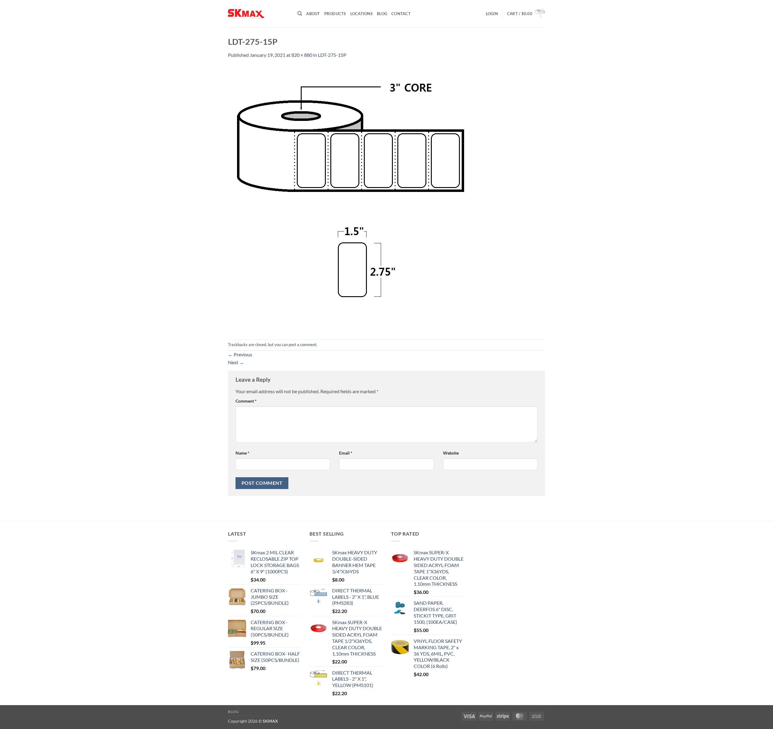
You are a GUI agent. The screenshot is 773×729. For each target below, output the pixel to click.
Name (242, 452)
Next (236, 362)
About (313, 13)
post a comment (302, 344)
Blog (382, 13)
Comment (246, 400)
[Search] (299, 13)
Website (451, 452)
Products (335, 13)
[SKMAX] (258, 13)
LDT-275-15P (332, 55)
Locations (361, 13)
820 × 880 (301, 55)
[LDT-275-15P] (352, 198)
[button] (492, 14)
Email (345, 452)
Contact (401, 13)
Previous (240, 354)
